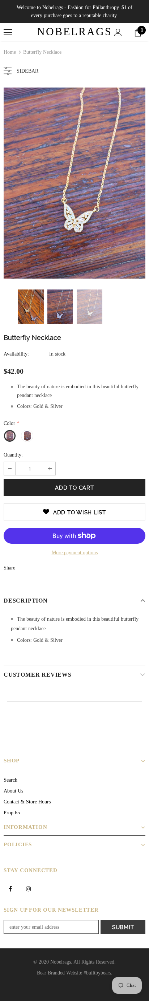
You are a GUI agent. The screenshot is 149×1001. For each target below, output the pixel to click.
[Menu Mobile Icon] (8, 32)
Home (10, 52)
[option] (74, 183)
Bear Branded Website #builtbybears (74, 973)
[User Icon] (118, 32)
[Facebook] (10, 888)
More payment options (75, 552)
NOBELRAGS (74, 32)
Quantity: (13, 455)
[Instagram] (28, 888)
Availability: (16, 354)
